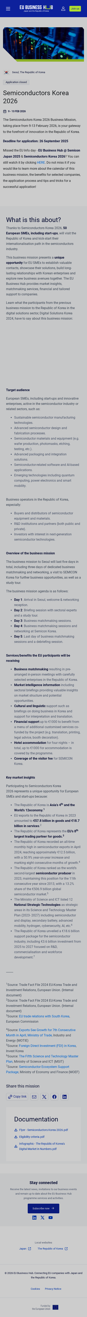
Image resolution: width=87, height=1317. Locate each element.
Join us (75, 8)
